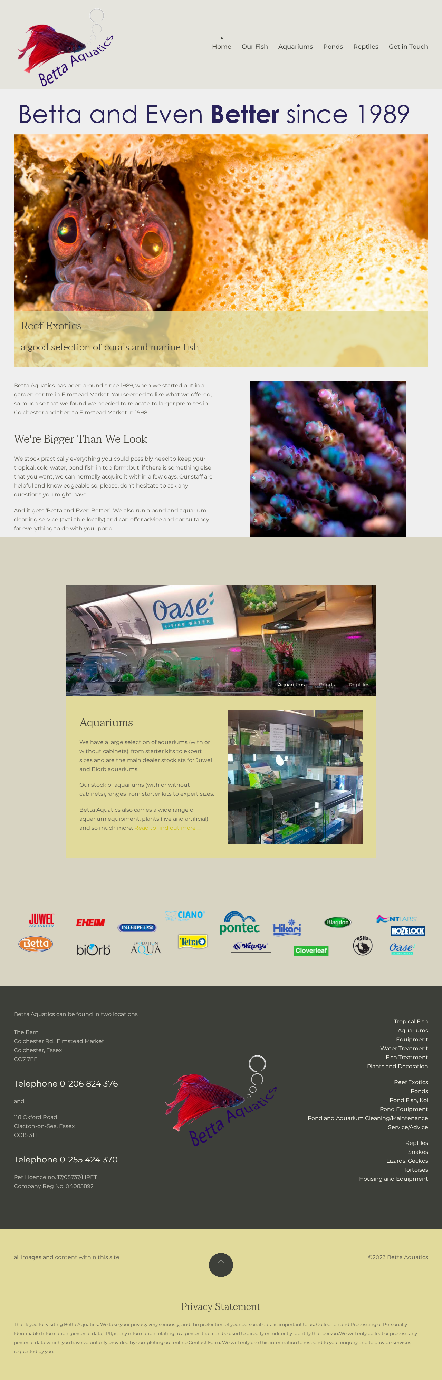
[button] (221, 1265)
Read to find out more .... (167, 827)
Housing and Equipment (393, 1179)
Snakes (418, 1152)
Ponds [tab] (327, 685)
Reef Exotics (411, 1082)
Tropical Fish (411, 1021)
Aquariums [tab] (291, 685)
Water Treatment (404, 1048)
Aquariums (295, 46)
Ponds (333, 46)
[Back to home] (65, 47)
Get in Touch (408, 46)
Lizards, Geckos (407, 1161)
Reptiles (416, 1143)
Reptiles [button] (365, 46)
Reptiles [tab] (359, 685)
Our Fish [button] (255, 46)
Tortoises (416, 1170)
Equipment (412, 1039)
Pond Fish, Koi (409, 1100)
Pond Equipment (404, 1109)
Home (221, 46)
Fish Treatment (407, 1057)
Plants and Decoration (397, 1066)
